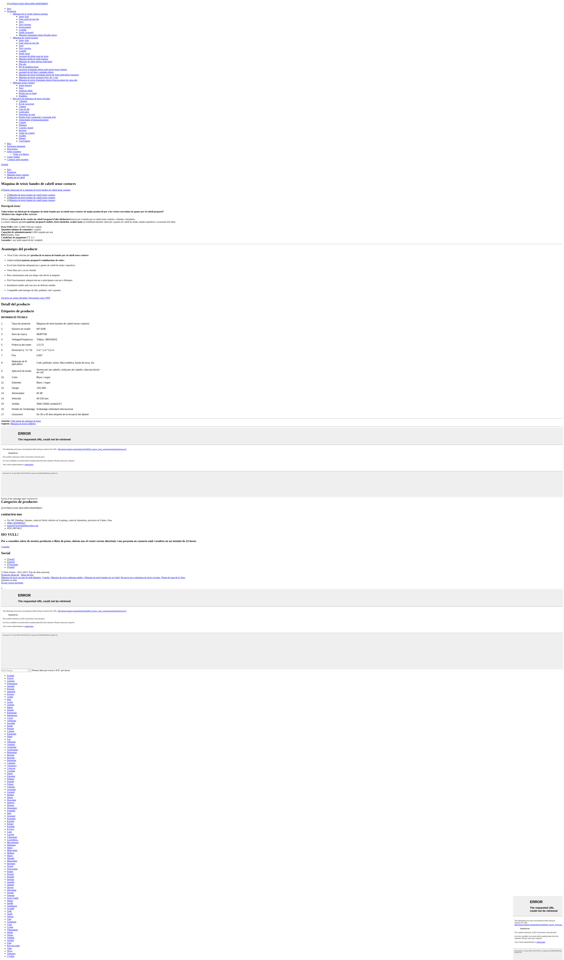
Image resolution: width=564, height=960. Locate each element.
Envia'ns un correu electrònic (14, 298)
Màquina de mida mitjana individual (35, 61)
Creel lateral (24, 141)
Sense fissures (25, 85)
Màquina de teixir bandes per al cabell (102, 577)
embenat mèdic (26, 90)
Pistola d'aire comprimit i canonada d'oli (37, 117)
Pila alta (22, 64)
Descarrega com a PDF (39, 298)
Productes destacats (10, 575)
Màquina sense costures (24, 82)
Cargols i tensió (26, 127)
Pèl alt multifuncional (28, 67)
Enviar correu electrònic (12, 583)
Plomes (22, 138)
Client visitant (13, 157)
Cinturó (22, 122)
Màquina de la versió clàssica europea (30, 14)
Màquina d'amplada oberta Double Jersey (38, 35)
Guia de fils (24, 109)
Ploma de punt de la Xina (173, 577)
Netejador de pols (27, 114)
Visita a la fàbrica (21, 154)
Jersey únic (24, 16)
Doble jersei (24, 53)
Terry (21, 22)
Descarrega (12, 149)
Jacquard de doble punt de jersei (33, 56)
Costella (22, 30)
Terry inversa (25, 24)
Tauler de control (27, 133)
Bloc (9, 143)
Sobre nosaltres (14, 151)
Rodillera (23, 96)
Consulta (5, 547)
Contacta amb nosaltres (17, 159)
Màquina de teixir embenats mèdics (67, 577)
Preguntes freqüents (16, 146)
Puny (21, 88)
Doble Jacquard (26, 32)
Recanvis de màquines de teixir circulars (31, 98)
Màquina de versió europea (25, 37)
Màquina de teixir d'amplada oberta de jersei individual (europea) (49, 75)
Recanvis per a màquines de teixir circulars (140, 577)
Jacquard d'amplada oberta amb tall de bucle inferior (43, 69)
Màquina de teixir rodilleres (23, 423)
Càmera (22, 106)
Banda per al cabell (28, 93)
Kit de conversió (26, 104)
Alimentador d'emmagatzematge (34, 120)
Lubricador (24, 112)
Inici (9, 8)
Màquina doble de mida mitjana (33, 59)
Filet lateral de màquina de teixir (26, 421)
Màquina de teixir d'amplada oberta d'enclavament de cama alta (48, 80)
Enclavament (25, 27)
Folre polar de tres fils (29, 19)
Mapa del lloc (27, 575)
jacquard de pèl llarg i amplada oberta (36, 72)
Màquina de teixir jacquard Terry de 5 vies (38, 77)
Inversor (22, 130)
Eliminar (23, 125)
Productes (11, 11)
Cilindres (23, 101)
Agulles (22, 135)
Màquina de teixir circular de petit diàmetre (21, 577)
